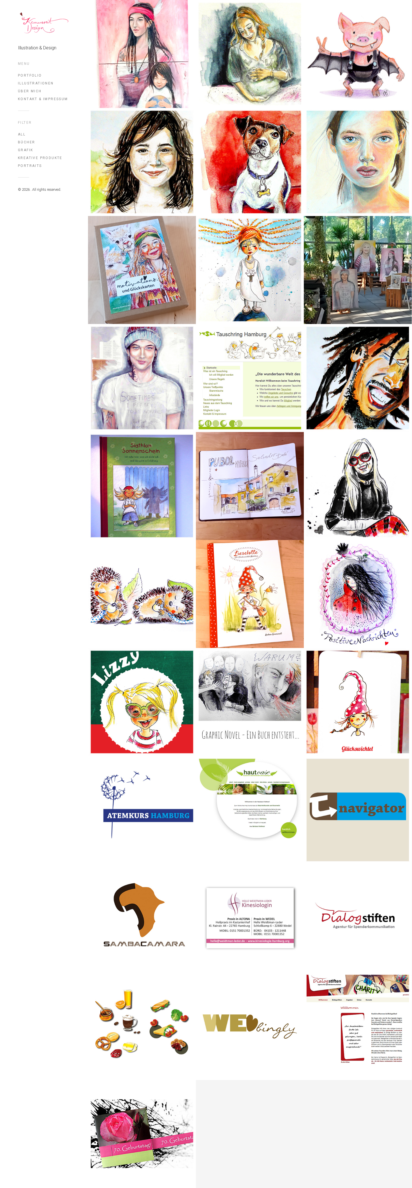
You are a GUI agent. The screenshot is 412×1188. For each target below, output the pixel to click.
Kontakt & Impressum (43, 99)
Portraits (30, 166)
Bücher (26, 142)
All (22, 134)
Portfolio (30, 75)
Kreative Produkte (40, 158)
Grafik (25, 150)
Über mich (30, 91)
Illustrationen (36, 83)
